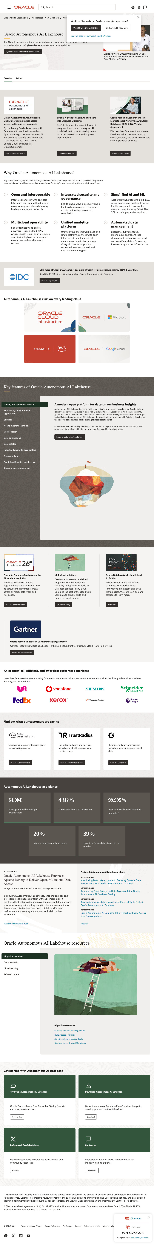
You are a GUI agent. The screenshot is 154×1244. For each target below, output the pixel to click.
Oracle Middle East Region (16, 17)
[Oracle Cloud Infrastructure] (49, 317)
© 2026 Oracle (9, 1226)
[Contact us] (145, 7)
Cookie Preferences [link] (52, 1226)
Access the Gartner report (22, 652)
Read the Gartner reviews (20, 763)
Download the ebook (67, 153)
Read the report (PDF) (50, 281)
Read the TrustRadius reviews (71, 763)
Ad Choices (67, 1226)
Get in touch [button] (92, 1170)
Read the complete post (16, 923)
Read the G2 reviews (118, 763)
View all (85, 923)
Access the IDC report (120, 153)
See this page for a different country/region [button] (91, 35)
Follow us (15, 1170)
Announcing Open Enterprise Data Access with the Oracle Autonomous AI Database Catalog (110, 893)
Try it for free (17, 1117)
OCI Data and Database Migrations (69, 1030)
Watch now (112, 605)
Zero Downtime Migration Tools (68, 1039)
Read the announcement (15, 153)
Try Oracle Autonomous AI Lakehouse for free (23, 52)
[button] (9, 7)
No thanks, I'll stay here (116, 27)
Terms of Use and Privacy (31, 1226)
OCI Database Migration (64, 1035)
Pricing (19, 78)
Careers (78, 1226)
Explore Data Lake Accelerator (69, 437)
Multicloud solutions (65, 575)
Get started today (63, 605)
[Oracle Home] (24, 7)
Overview (8, 78)
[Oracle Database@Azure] (104, 317)
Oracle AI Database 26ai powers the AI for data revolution (22, 577)
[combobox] (77, 7)
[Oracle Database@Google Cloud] (104, 349)
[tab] (25, 405)
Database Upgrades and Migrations (70, 1043)
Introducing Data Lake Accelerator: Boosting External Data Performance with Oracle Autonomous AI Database (111, 882)
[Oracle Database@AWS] (49, 349)
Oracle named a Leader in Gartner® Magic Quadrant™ (38, 641)
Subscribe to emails (92, 1226)
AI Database (37, 17)
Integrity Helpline (110, 1226)
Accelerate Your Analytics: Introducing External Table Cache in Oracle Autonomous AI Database (112, 904)
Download (91, 1117)
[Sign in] (139, 7)
